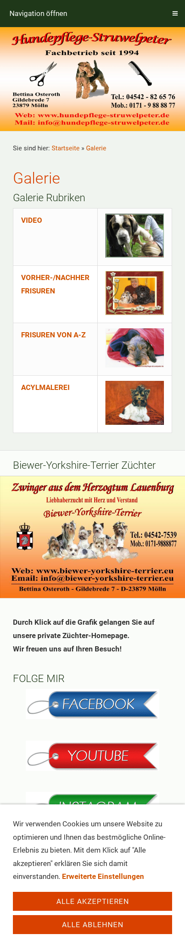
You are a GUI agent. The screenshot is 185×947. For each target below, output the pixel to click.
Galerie (96, 148)
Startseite (66, 148)
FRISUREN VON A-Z (53, 334)
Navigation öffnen (38, 13)
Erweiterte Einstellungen (103, 876)
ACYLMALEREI (45, 387)
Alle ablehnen (92, 924)
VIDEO (31, 220)
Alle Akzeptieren (92, 901)
